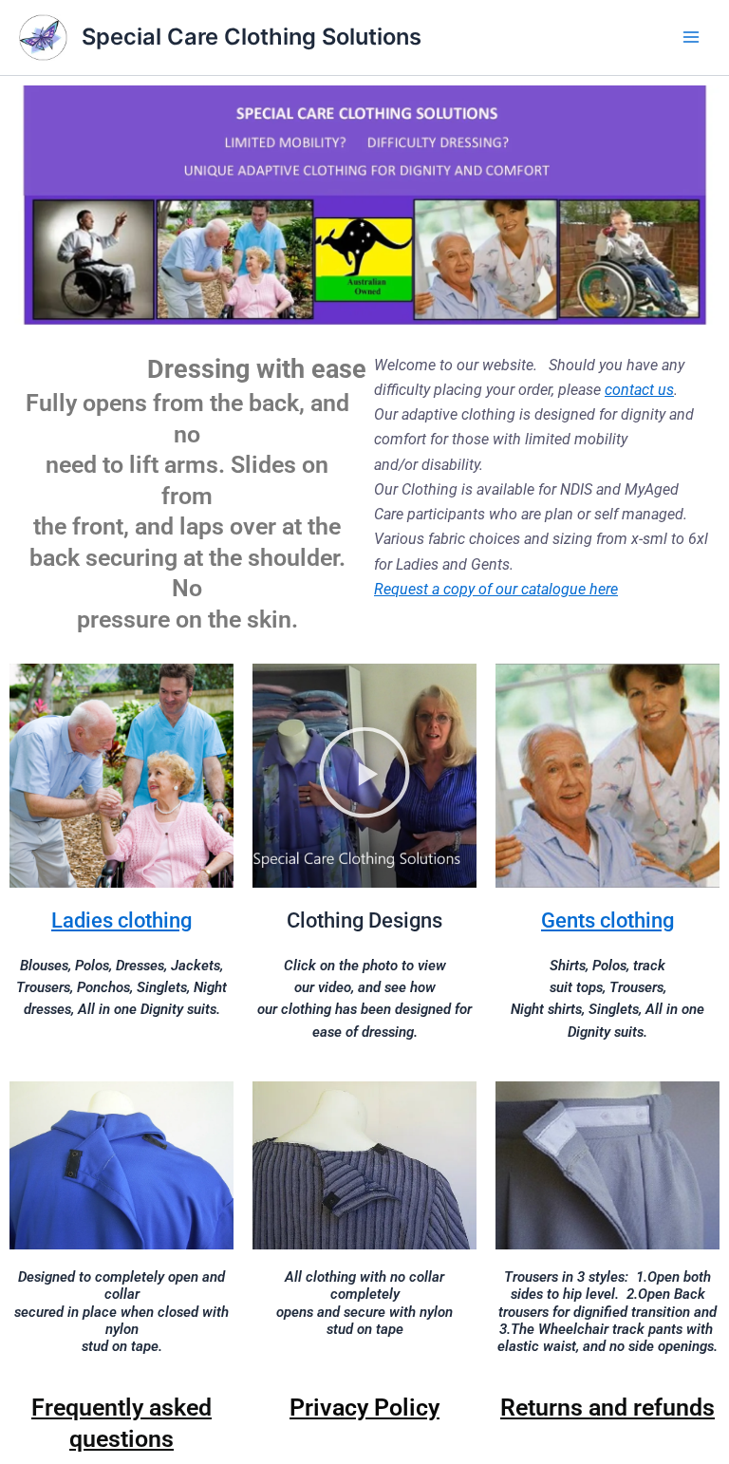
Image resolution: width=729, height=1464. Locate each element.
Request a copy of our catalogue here (496, 589)
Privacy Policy (364, 1407)
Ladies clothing (121, 920)
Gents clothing (607, 920)
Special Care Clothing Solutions (251, 36)
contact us (639, 390)
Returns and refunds (607, 1407)
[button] (364, 776)
